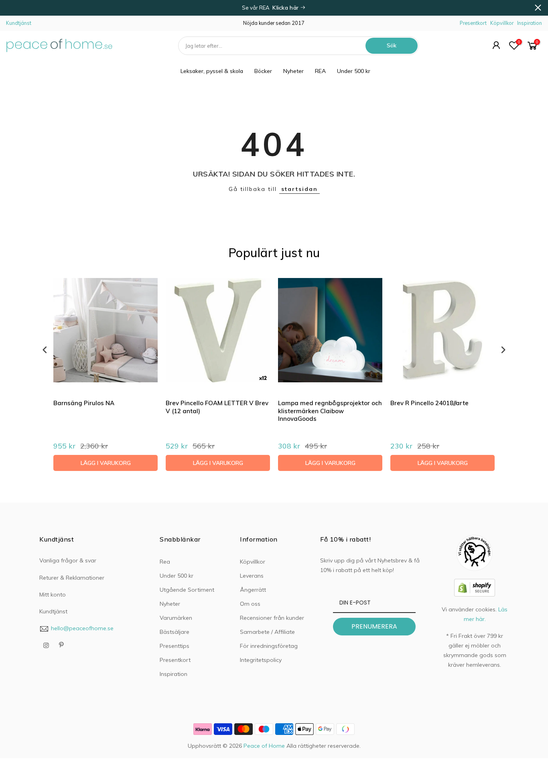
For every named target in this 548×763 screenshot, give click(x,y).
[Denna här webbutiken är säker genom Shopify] (474, 587)
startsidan (299, 189)
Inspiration (529, 23)
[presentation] (45, 350)
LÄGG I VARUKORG (106, 463)
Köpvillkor (501, 23)
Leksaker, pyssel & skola (212, 71)
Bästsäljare (174, 631)
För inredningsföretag (269, 645)
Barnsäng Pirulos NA (83, 403)
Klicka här (286, 7)
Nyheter (293, 71)
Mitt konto (52, 594)
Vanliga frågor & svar (67, 560)
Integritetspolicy (261, 660)
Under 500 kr (353, 71)
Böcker (263, 71)
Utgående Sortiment (187, 589)
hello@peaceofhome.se (82, 628)
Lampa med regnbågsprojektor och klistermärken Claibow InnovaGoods (330, 410)
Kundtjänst (18, 23)
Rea (165, 561)
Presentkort (473, 23)
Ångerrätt (253, 589)
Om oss (250, 603)
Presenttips (174, 645)
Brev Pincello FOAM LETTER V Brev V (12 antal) (217, 407)
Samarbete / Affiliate (267, 631)
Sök (391, 45)
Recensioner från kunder (272, 617)
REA (320, 71)
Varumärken (176, 617)
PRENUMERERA (374, 626)
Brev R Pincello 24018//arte (429, 403)
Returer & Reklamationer (71, 577)
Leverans (252, 575)
